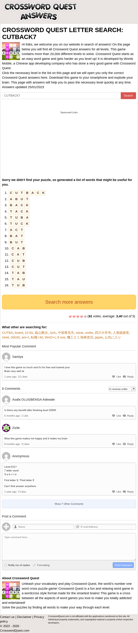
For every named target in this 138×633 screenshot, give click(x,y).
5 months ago (12, 415)
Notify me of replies (18, 565)
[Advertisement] (69, 141)
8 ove (61, 337)
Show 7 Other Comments (69, 503)
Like (118, 376)
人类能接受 (121, 333)
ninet (5, 337)
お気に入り (113, 337)
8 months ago (12, 444)
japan (99, 337)
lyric (53, 333)
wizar (79, 333)
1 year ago (10, 376)
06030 (15, 337)
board (19, 333)
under (89, 333)
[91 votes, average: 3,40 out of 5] (70, 316)
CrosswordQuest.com (14, 630)
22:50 (29, 333)
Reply (130, 376)
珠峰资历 (86, 337)
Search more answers (69, 302)
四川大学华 (103, 333)
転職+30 (37, 337)
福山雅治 (42, 333)
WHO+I (50, 337)
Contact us (7, 617)
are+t (25, 337)
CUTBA (7, 333)
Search (128, 95)
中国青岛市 (66, 333)
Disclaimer (24, 617)
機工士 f (73, 337)
